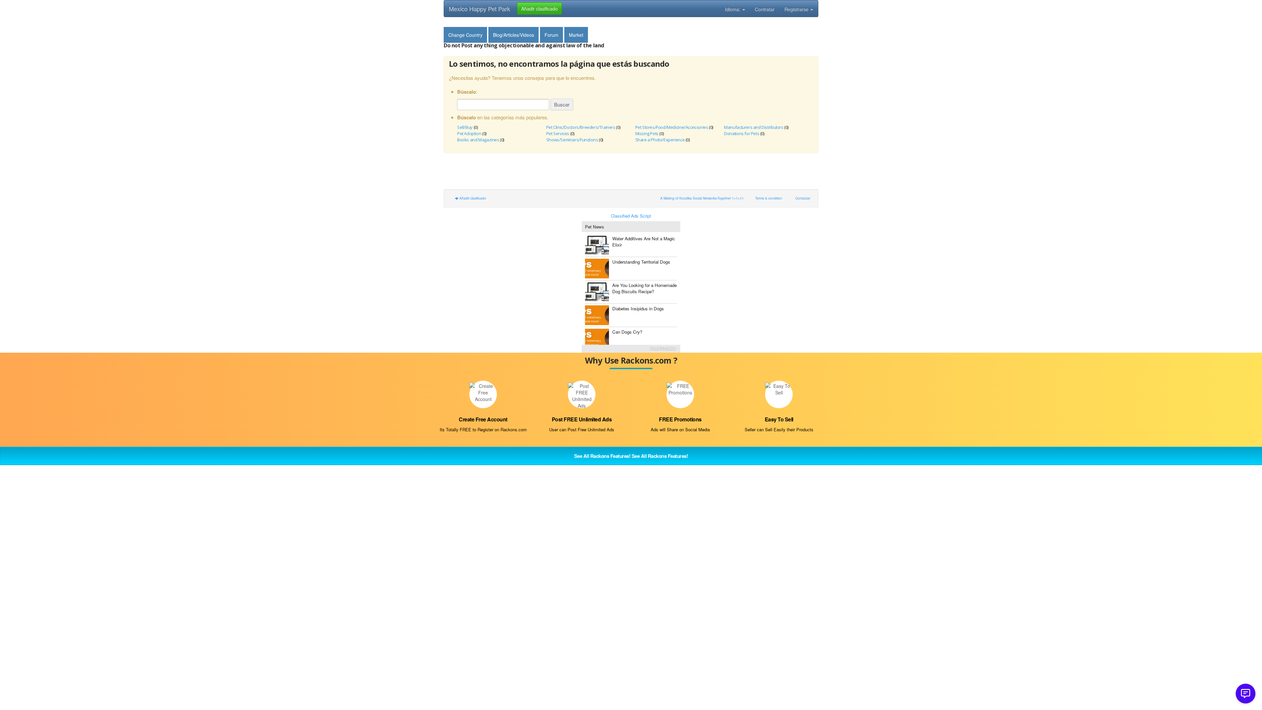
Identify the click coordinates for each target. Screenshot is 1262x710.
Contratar (765, 9)
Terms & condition (768, 198)
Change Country (465, 35)
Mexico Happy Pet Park (479, 8)
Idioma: (733, 9)
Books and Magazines (478, 140)
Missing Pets (647, 133)
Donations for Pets (741, 133)
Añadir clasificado (472, 198)
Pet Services (557, 133)
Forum (551, 35)
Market (576, 35)
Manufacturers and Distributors (753, 127)
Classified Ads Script (631, 216)
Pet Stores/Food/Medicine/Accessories (671, 127)
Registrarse (797, 9)
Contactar (802, 198)
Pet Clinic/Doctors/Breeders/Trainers (580, 127)
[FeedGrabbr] (631, 349)
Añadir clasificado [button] (539, 8)
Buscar (562, 104)
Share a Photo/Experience (660, 140)
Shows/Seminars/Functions (572, 140)
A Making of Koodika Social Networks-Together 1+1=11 (702, 198)
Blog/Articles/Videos (513, 35)
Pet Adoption (469, 133)
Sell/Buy (465, 127)
